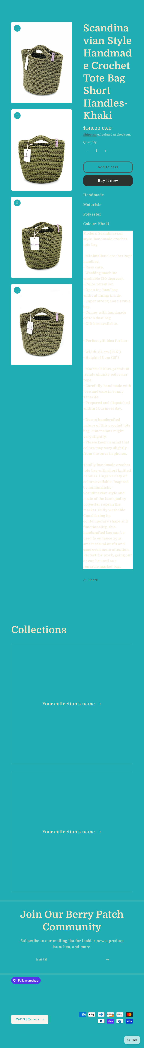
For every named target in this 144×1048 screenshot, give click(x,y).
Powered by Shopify (72, 1035)
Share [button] (93, 580)
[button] (9, 8)
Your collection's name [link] (69, 703)
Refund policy (99, 1034)
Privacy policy (123, 1034)
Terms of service (64, 1038)
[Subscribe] (107, 959)
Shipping (90, 134)
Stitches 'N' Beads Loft (43, 1035)
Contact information (119, 1038)
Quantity (90, 142)
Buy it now (108, 181)
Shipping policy (90, 1038)
